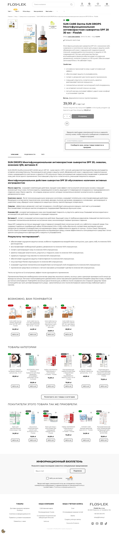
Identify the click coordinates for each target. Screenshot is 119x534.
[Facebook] (92, 523)
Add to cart (15, 334)
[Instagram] (101, 523)
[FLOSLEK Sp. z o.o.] (17, 4)
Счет (72, 508)
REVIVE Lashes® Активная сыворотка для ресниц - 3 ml (86, 371)
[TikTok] (105, 523)
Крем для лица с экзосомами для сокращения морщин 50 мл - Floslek (50, 430)
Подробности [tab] (29, 154)
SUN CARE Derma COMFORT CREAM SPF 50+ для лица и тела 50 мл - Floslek (68, 323)
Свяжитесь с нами (20, 521)
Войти (73, 516)
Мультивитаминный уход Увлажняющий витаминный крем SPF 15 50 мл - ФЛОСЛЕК (103, 430)
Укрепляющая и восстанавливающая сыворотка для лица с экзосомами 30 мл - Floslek (104, 373)
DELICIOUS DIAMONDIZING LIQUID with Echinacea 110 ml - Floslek (33, 430)
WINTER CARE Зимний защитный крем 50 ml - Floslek (86, 428)
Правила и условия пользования (20, 517)
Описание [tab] (14, 154)
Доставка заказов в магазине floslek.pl (19, 509)
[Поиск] (71, 4)
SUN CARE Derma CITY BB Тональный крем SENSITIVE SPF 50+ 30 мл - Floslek (33, 323)
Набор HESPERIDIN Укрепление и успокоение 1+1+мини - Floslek (50, 372)
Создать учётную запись (73, 519)
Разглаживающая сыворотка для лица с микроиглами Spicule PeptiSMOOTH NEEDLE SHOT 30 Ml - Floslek (68, 374)
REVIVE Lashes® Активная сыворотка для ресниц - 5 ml (15, 371)
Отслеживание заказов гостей (73, 512)
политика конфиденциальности (19, 514)
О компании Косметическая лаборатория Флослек (46, 516)
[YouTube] (97, 523)
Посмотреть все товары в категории (59, 397)
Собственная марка (46, 508)
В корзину (83, 116)
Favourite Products (72, 523)
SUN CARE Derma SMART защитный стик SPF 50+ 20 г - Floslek (15, 323)
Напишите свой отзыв (72, 40)
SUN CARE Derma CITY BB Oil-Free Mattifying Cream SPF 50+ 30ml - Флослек (51, 324)
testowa (46, 521)
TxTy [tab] (42, 154)
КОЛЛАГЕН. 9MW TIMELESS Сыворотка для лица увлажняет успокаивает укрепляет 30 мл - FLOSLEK (33, 374)
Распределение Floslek (46, 512)
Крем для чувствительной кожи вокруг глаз (15, 428)
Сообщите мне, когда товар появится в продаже (87, 146)
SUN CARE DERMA (74, 36)
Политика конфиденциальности (65, 487)
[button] (89, 4)
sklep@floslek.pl (99, 517)
